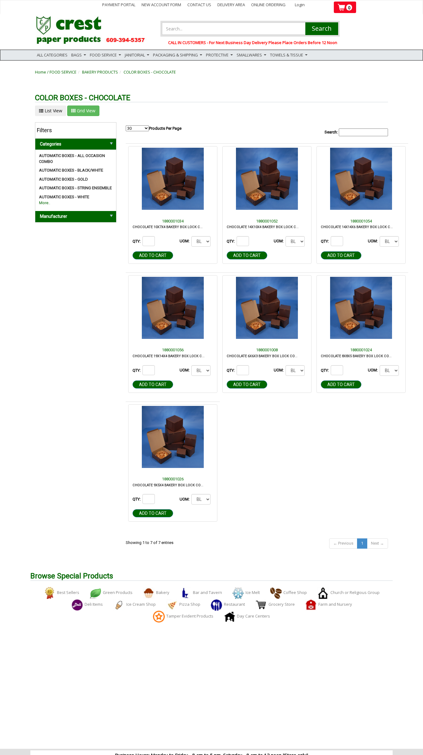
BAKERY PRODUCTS (100, 72)
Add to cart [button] (153, 255)
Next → (377, 543)
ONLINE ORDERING (268, 4)
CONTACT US (199, 4)
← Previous (343, 543)
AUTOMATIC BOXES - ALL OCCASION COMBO (72, 158)
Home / (42, 72)
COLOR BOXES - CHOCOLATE (150, 72)
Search (322, 28)
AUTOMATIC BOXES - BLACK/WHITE (71, 170)
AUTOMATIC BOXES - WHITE (64, 197)
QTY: (137, 241)
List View (52, 111)
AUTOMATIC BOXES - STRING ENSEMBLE (75, 188)
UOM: (185, 241)
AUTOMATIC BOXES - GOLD (63, 179)
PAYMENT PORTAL (118, 4)
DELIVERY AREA (231, 4)
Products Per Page (165, 128)
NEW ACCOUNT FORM (161, 4)
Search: (332, 132)
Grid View (85, 111)
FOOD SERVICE (63, 72)
